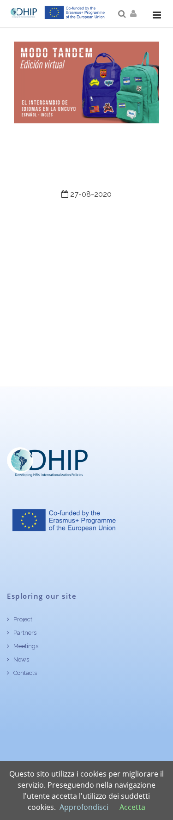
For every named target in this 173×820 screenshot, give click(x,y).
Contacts (24, 672)
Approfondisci (84, 807)
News (20, 659)
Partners (24, 632)
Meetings (25, 646)
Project (22, 619)
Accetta (132, 807)
